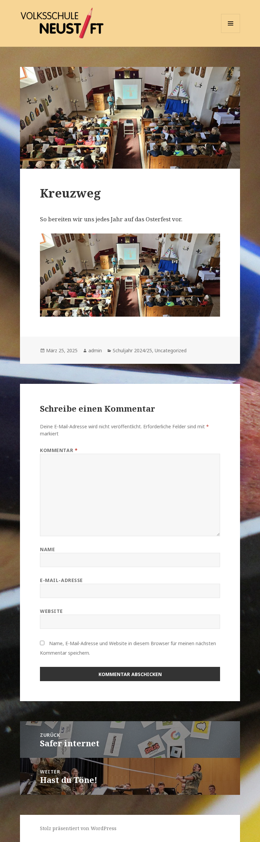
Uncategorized (171, 350)
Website (51, 611)
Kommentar (59, 450)
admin (95, 350)
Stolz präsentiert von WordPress (78, 828)
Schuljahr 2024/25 (132, 350)
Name (47, 549)
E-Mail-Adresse (61, 580)
